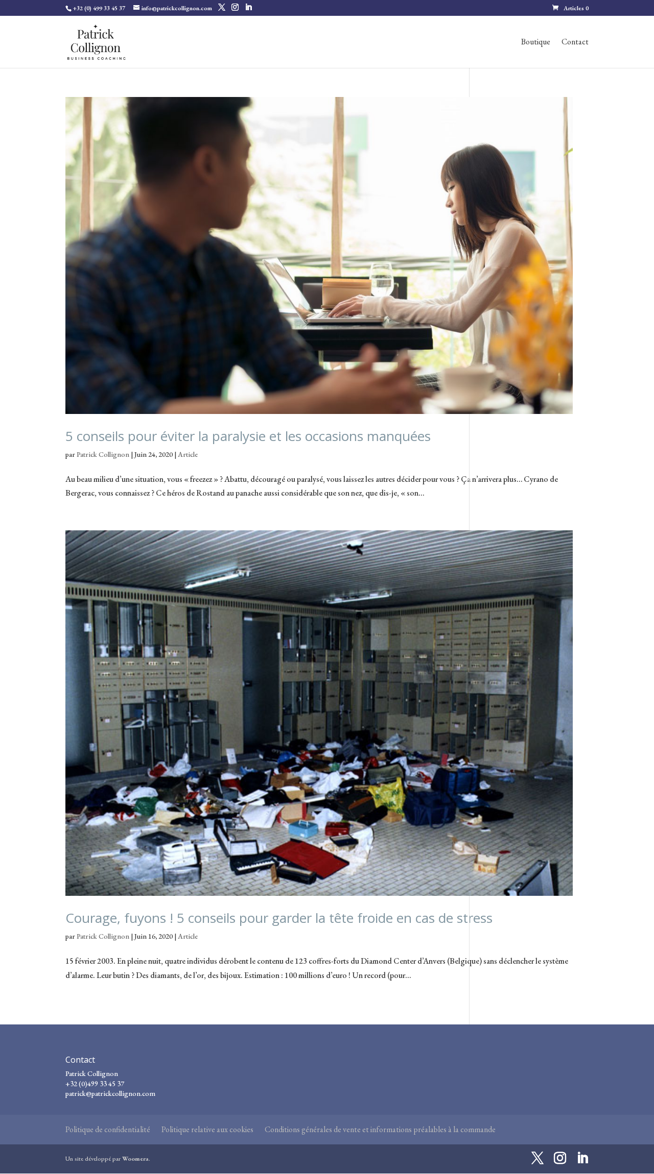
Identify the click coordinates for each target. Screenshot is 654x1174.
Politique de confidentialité (107, 1129)
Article (188, 454)
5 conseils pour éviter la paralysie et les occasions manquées (248, 436)
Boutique (535, 42)
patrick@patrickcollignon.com (110, 1093)
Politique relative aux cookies (207, 1129)
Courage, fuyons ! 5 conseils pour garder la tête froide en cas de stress (279, 918)
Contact (575, 42)
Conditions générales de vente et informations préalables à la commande (380, 1129)
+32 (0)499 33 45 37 (94, 1083)
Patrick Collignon (103, 454)
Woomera (135, 1159)
